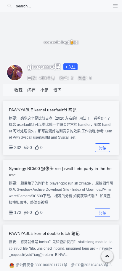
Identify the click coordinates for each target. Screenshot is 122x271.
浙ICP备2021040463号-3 (91, 265)
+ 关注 (70, 67)
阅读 (102, 148)
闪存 (31, 90)
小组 (44, 90)
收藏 (18, 90)
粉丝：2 (66, 78)
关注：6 (85, 78)
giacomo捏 (44, 66)
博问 (57, 90)
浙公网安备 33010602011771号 (41, 265)
